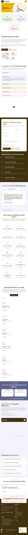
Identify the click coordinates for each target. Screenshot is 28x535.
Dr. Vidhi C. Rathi (7, 390)
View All (20, 20)
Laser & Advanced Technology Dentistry (7, 520)
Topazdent (7, 529)
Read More (4, 323)
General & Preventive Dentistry (6, 524)
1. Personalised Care (5, 72)
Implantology (4, 373)
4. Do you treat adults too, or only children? (9, 469)
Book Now (7, 20)
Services (16, 509)
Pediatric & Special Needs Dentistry (7, 519)
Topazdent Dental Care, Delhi (7, 413)
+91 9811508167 (14, 50)
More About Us (4, 49)
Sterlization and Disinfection (19, 512)
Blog (16, 519)
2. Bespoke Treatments (6, 76)
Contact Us (16, 520)
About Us (16, 508)
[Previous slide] (21, 205)
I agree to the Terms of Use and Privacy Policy (11, 141)
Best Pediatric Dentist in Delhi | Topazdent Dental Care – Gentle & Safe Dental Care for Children (10, 488)
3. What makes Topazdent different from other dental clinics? (12, 466)
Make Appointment (6, 148)
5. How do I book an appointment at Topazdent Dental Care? (11, 473)
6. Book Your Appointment (6, 95)
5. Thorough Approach (5, 91)
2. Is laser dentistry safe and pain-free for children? (10, 462)
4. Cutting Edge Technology (6, 87)
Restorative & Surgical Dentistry (6, 523)
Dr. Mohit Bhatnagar (20, 390)
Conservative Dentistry (6, 346)
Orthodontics (4, 333)
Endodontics (4, 360)
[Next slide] (23, 205)
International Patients (18, 513)
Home (16, 506)
